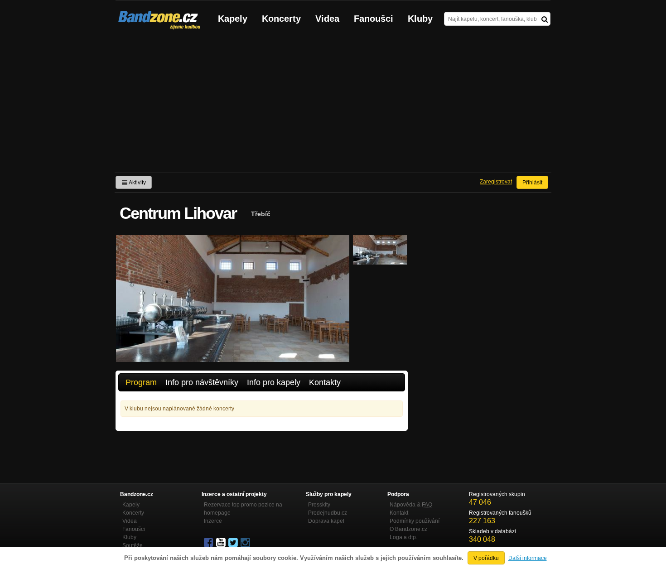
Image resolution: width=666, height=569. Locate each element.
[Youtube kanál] (221, 543)
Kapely (232, 19)
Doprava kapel (326, 521)
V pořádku (486, 558)
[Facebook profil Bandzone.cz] (209, 543)
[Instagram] (246, 543)
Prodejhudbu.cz (327, 513)
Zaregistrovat (496, 181)
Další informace (527, 558)
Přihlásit (532, 182)
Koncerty (281, 19)
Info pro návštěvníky (201, 382)
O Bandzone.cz (408, 529)
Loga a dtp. (403, 537)
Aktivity (137, 182)
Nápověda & (411, 504)
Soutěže (132, 545)
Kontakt (399, 513)
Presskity (319, 504)
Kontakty (325, 382)
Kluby (420, 19)
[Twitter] (233, 543)
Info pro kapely (273, 382)
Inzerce (213, 521)
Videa (327, 19)
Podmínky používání (414, 521)
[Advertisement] (333, 104)
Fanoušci (373, 19)
